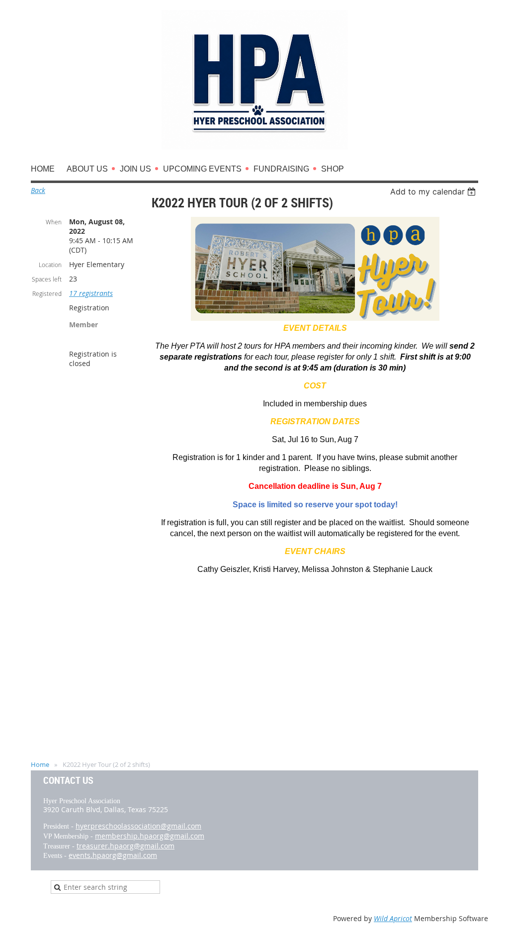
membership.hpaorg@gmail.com (149, 836)
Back (38, 190)
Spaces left (47, 279)
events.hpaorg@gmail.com (113, 855)
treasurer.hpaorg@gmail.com (125, 845)
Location (50, 265)
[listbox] (434, 191)
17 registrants (91, 293)
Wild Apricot (393, 918)
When (54, 222)
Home (40, 764)
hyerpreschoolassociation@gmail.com (138, 826)
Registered (47, 293)
